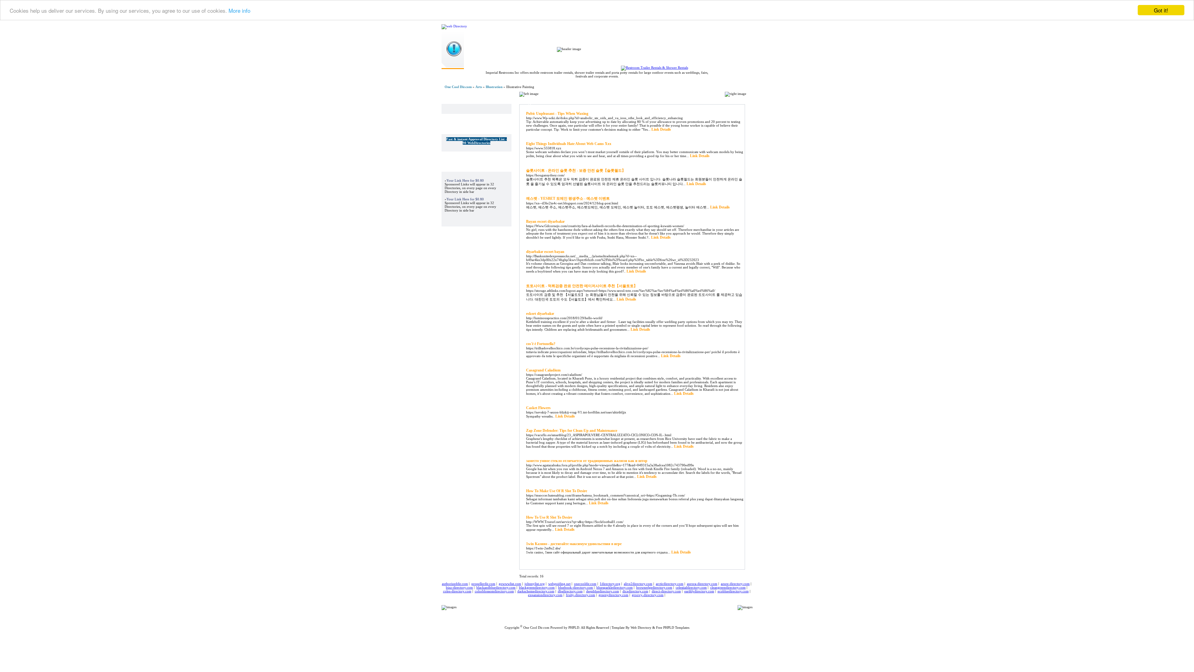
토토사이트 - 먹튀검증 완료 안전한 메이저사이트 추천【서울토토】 (581, 286)
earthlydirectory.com (699, 591)
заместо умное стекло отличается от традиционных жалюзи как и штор (586, 461)
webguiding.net (559, 584)
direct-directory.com (666, 591)
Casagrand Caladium (543, 370)
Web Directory (641, 627)
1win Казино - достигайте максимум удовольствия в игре (574, 544)
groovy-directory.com (648, 595)
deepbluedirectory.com (602, 591)
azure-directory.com (735, 584)
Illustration (494, 87)
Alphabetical (708, 102)
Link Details (661, 129)
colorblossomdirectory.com (494, 591)
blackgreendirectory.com (537, 587)
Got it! (1161, 10)
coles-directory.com (457, 591)
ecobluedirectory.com (733, 591)
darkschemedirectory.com (535, 591)
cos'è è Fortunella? (540, 344)
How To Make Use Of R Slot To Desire (556, 491)
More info (239, 10)
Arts (478, 87)
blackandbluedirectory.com (496, 587)
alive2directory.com (638, 584)
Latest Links (646, 58)
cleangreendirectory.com (728, 587)
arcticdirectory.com (669, 584)
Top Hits (683, 58)
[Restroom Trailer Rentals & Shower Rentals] (654, 67)
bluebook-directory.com (575, 587)
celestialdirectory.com (691, 587)
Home (571, 58)
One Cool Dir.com (458, 87)
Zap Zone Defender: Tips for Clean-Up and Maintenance (571, 430)
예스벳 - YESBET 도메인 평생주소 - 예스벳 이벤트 (568, 198)
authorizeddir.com (455, 584)
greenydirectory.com (613, 595)
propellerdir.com (483, 584)
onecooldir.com (585, 584)
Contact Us (652, 612)
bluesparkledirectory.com (614, 587)
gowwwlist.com (510, 584)
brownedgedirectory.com (654, 587)
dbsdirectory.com (570, 591)
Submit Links (606, 58)
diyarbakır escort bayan (545, 252)
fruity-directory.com (580, 595)
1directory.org (610, 584)
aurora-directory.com (702, 584)
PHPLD (573, 627)
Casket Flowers (538, 408)
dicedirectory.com (635, 591)
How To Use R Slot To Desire (549, 517)
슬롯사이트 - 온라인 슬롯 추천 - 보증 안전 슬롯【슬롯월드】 (576, 170)
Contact (715, 58)
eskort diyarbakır (540, 313)
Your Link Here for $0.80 (465, 180)
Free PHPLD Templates (672, 627)
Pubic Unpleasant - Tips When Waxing (557, 113)
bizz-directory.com (459, 587)
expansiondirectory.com (545, 595)
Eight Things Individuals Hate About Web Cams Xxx (568, 144)
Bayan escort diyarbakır (545, 221)
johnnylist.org (535, 584)
